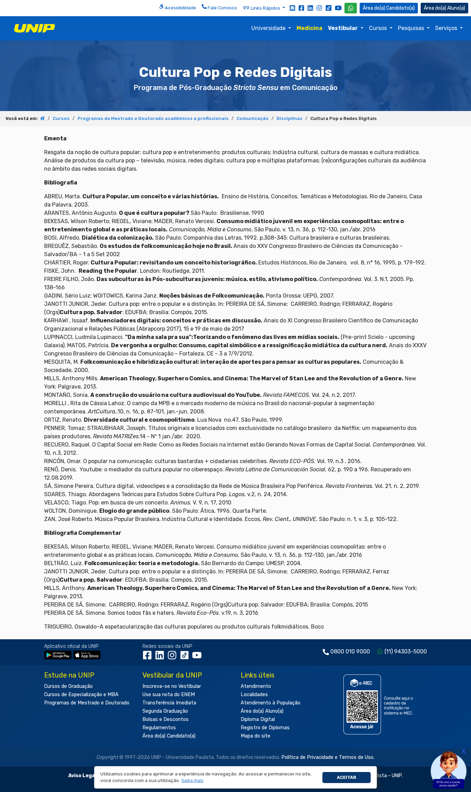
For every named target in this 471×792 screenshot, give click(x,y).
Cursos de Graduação (68, 686)
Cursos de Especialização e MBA (81, 695)
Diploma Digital (258, 719)
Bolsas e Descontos (165, 719)
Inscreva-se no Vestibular (171, 686)
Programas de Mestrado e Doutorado (86, 703)
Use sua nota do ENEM (168, 695)
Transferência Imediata (169, 703)
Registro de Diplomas (265, 728)
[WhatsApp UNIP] (350, 8)
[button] (192, 780)
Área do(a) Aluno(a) (262, 711)
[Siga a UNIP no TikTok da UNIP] (328, 7)
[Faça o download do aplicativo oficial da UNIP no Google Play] (58, 655)
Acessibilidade (180, 7)
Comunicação (253, 118)
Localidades (254, 695)
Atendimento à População (270, 703)
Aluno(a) (456, 8)
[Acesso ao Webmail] (292, 7)
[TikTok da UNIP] (186, 657)
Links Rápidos (265, 8)
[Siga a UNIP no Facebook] (301, 7)
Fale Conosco (222, 7)
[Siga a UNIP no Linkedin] (310, 7)
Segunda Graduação (165, 711)
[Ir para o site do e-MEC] (379, 704)
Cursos (378, 28)
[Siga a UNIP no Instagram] (319, 7)
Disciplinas (289, 118)
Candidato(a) (400, 8)
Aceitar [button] (346, 777)
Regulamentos (159, 728)
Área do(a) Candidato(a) (169, 736)
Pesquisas (411, 28)
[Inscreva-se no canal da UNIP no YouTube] (338, 7)
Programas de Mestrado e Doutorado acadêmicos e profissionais (153, 118)
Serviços (447, 28)
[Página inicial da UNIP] (42, 118)
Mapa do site (255, 736)
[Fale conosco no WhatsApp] (350, 8)
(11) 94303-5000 (405, 651)
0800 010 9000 (350, 651)
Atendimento (256, 686)
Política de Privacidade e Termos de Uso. (327, 757)
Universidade (269, 28)
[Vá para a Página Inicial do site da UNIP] (34, 28)
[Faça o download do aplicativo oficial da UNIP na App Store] (87, 655)
